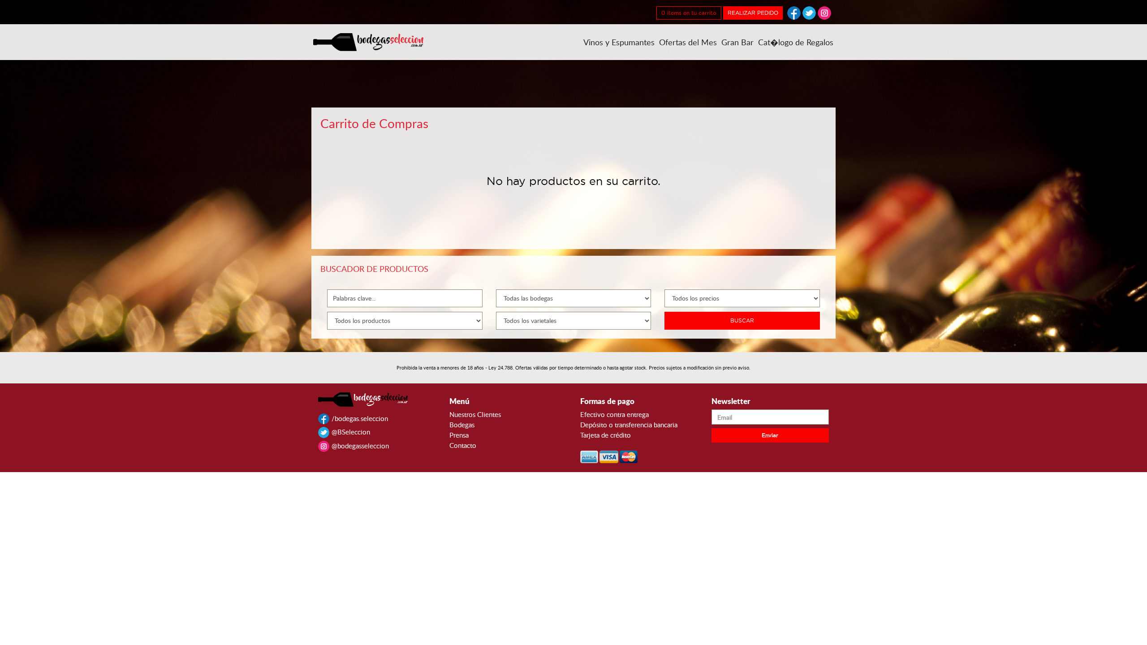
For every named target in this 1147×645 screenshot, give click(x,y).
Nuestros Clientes (475, 414)
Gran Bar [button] (737, 42)
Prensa (459, 434)
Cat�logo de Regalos (795, 42)
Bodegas (461, 424)
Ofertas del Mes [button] (688, 42)
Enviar (770, 435)
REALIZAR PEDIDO (753, 13)
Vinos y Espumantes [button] (619, 42)
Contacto (462, 445)
